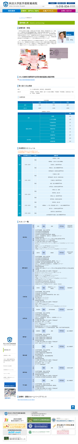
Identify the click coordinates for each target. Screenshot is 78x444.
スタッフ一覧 (7, 373)
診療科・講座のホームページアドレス (9, 378)
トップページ (22, 17)
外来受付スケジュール (8, 369)
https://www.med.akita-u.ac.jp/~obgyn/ (26, 399)
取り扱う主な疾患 (8, 366)
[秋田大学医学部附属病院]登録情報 (27, 79)
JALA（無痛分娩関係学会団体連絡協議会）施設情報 (9, 361)
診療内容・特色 (7, 355)
